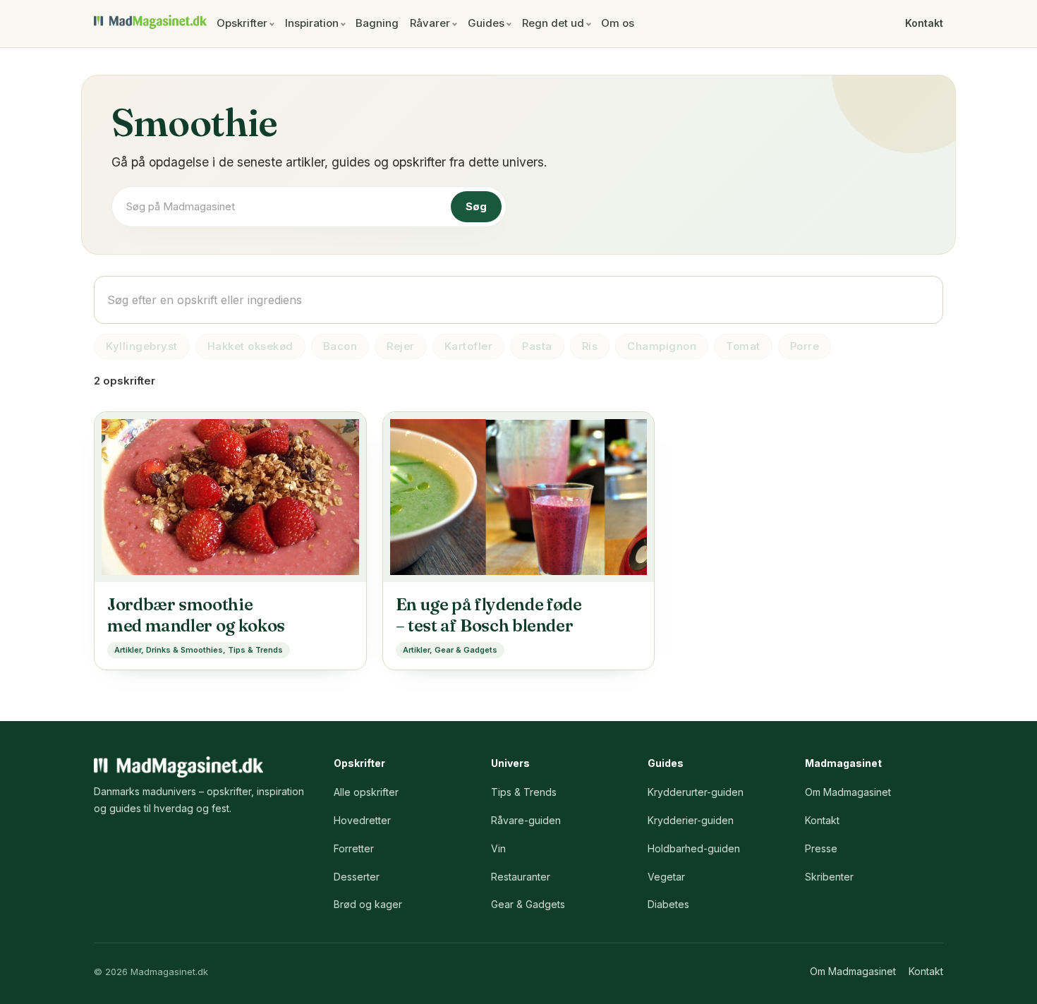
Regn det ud (553, 23)
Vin (498, 848)
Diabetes (668, 904)
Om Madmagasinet (848, 792)
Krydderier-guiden (691, 820)
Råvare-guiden (526, 820)
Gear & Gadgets (528, 904)
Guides (486, 23)
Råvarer (430, 23)
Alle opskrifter (366, 792)
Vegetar (666, 877)
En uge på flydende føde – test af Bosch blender (489, 615)
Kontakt (924, 23)
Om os (617, 23)
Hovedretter (362, 820)
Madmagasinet (150, 22)
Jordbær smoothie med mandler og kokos (196, 615)
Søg (476, 206)
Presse (821, 848)
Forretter (354, 848)
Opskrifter (242, 23)
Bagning (377, 23)
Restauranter (520, 877)
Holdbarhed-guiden (694, 848)
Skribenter (829, 877)
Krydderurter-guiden (696, 792)
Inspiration (312, 23)
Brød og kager (368, 904)
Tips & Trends (524, 792)
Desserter (357, 877)
